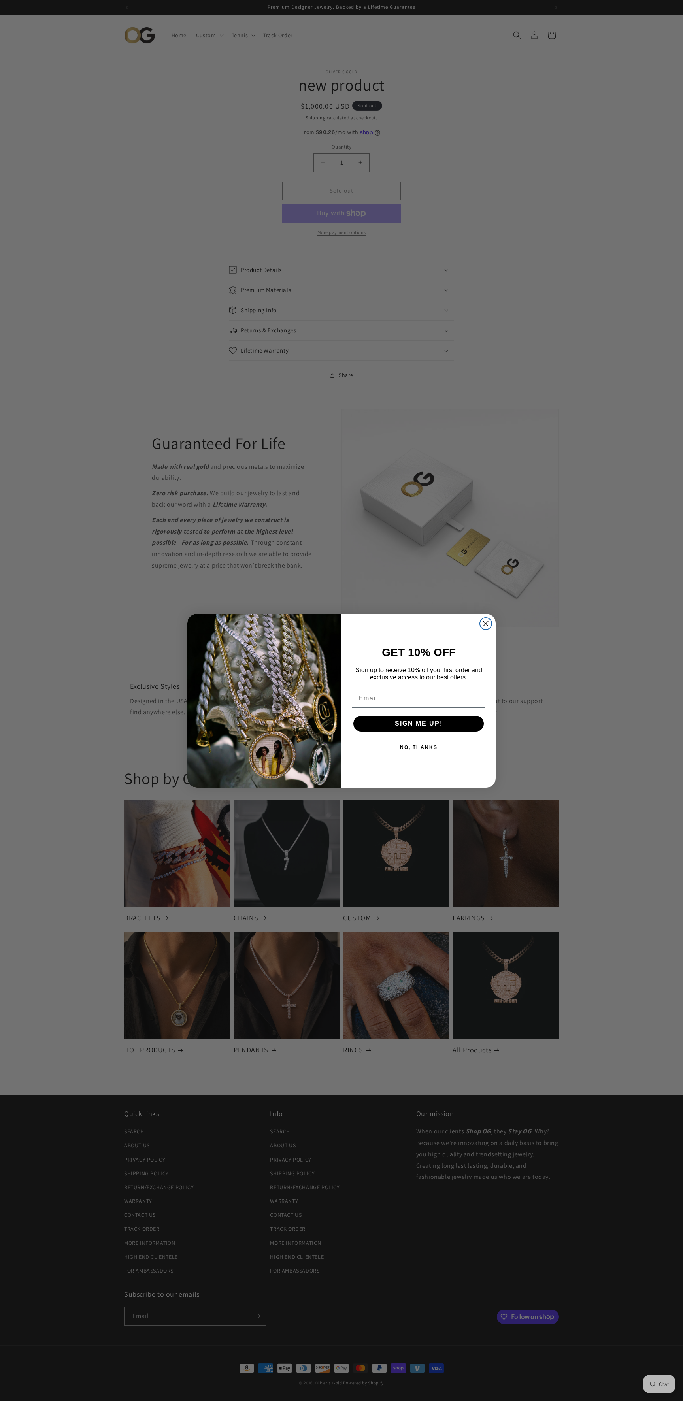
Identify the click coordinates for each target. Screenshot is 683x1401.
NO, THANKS (419, 747)
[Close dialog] (486, 624)
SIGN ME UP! (419, 723)
